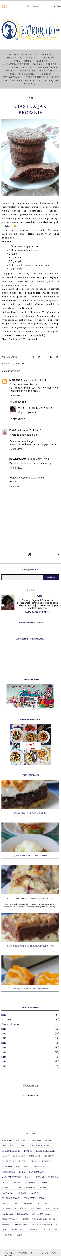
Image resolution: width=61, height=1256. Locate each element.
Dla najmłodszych (18, 67)
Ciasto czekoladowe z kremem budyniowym (30, 946)
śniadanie (22, 1214)
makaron (7, 1140)
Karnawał (7, 1193)
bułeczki (53, 1230)
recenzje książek (45, 1151)
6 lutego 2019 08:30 (35, 380)
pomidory (7, 1167)
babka (42, 1198)
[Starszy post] (58, 554)
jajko (44, 1182)
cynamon (53, 1177)
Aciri (21, 407)
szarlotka (31, 1182)
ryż (56, 1209)
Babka (37, 64)
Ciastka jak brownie (11, 1024)
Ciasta (31, 57)
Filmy (48, 1140)
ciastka (9, 364)
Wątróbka (47, 70)
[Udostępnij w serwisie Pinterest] (56, 358)
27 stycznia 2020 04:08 (30, 477)
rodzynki (26, 1203)
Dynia (13, 54)
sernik (45, 1161)
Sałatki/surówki (16, 64)
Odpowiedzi (20, 402)
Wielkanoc (19, 1156)
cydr (19, 1235)
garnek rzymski (36, 1230)
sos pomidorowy (11, 1198)
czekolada (20, 364)
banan (28, 1177)
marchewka (8, 1172)
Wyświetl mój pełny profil (37, 611)
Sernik (47, 54)
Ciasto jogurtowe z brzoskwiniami (30, 988)
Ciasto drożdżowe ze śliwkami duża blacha (30, 898)
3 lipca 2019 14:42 (38, 459)
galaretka (8, 1161)
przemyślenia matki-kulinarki (38, 1219)
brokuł (6, 1224)
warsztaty (7, 1214)
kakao (5, 1156)
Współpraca (12, 77)
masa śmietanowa (11, 1177)
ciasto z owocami (41, 1214)
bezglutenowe (10, 1219)
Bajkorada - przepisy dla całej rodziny (19, 1253)
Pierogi (52, 64)
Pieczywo (47, 57)
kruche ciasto (40, 1167)
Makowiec (14, 57)
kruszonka (22, 1167)
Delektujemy (18, 459)
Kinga (13, 430)
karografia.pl (49, 1254)
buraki (40, 1177)
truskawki (35, 1156)
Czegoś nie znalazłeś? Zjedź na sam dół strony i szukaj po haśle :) (31, 80)
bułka (34, 1161)
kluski (17, 1182)
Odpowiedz (17, 395)
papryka (35, 1193)
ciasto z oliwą (10, 1203)
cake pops (7, 1235)
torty (22, 1172)
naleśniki (35, 1209)
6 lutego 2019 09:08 (40, 407)
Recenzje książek (23, 74)
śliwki (18, 1188)
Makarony (30, 54)
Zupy (28, 61)
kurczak (22, 1193)
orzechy (22, 1161)
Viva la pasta (9, 1145)
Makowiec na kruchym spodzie (30, 813)
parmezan (29, 1198)
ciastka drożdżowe (12, 1230)
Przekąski (27, 70)
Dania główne (46, 67)
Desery (11, 70)
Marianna (15, 380)
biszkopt (49, 1156)
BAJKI (43, 1188)
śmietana (31, 1188)
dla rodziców (36, 1172)
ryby (47, 1209)
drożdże (20, 1140)
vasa (12, 477)
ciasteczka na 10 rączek (44, 1224)
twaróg (28, 1151)
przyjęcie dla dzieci (43, 1145)
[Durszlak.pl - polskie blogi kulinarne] (30, 1085)
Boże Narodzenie (11, 1151)
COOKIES (46, 74)
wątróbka (21, 1209)
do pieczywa (20, 1224)
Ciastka (41, 61)
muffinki (7, 1188)
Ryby (17, 61)
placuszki (41, 1203)
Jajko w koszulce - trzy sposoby (30, 855)
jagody (6, 1182)
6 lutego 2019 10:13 (29, 430)
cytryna (6, 1209)
